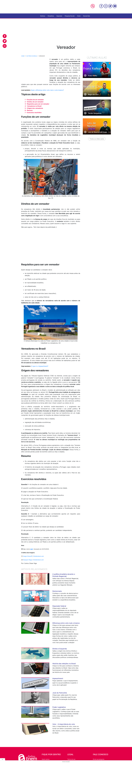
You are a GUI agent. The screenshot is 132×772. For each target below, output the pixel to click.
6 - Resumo (29, 110)
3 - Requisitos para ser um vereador (37, 104)
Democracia (57, 591)
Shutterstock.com (38, 556)
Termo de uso (71, 759)
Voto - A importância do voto (63, 724)
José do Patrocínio (59, 693)
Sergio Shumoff (27, 556)
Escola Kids (86, 16)
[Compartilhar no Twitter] (5, 41)
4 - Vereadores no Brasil (33, 106)
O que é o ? (39, 366)
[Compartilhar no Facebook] (5, 36)
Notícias (42, 16)
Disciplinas (51, 16)
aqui (31, 549)
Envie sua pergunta (98, 759)
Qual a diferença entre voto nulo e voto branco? (47, 90)
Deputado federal (59, 606)
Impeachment (57, 678)
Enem (79, 16)
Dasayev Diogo (27, 560)
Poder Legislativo (59, 707)
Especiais (59, 16)
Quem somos (45, 759)
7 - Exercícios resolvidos (33, 112)
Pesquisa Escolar (70, 16)
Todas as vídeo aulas (97, 139)
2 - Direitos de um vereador (34, 102)
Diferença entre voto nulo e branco (66, 623)
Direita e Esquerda (59, 649)
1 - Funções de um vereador (34, 99)
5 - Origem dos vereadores (34, 108)
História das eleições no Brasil (64, 664)
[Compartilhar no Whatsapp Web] (5, 46)
